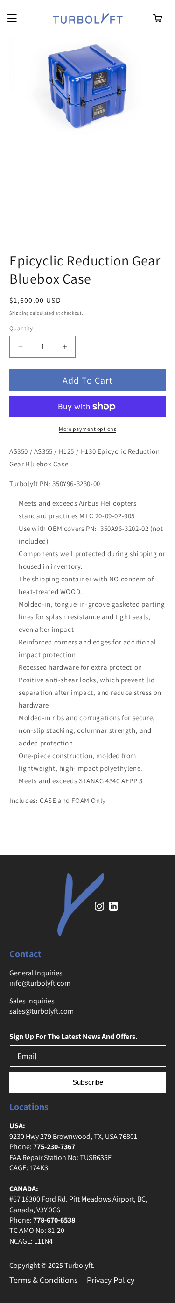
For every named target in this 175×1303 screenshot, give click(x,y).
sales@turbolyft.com (41, 1011)
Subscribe (87, 1082)
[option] (87, 142)
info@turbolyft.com (39, 983)
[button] (12, 18)
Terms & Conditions (43, 1279)
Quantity (21, 328)
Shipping (19, 313)
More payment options (87, 428)
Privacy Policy (110, 1279)
